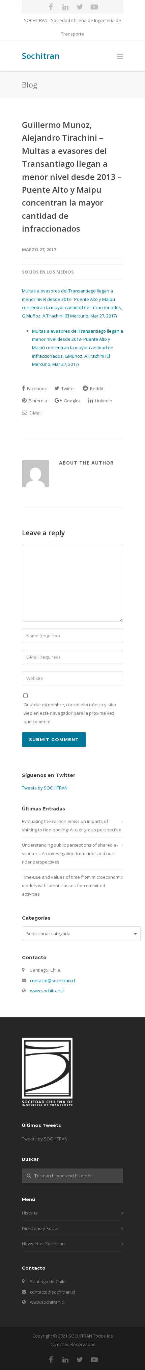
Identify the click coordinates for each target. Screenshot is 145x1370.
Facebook (36, 388)
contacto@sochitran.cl (52, 980)
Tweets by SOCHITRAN (44, 788)
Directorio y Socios (41, 1228)
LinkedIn (103, 401)
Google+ (72, 401)
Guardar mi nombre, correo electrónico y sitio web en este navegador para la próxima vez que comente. (70, 713)
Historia (30, 1213)
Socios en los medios (48, 272)
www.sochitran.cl (47, 991)
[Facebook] (51, 7)
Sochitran (41, 55)
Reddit (96, 388)
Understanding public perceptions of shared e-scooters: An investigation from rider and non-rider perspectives (70, 853)
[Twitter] (80, 7)
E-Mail (34, 413)
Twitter (67, 388)
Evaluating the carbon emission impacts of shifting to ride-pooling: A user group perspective (71, 825)
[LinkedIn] (65, 7)
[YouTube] (94, 7)
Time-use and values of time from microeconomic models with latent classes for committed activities (72, 885)
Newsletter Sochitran (43, 1244)
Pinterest (37, 401)
